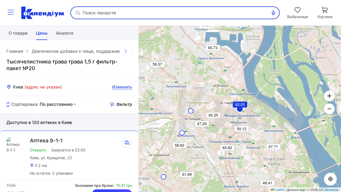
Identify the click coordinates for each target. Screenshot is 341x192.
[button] (240, 111)
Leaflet (279, 189)
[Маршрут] (126, 142)
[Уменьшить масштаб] (329, 108)
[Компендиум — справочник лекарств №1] (42, 12)
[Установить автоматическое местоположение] (330, 179)
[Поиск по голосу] (273, 12)
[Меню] (10, 13)
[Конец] (125, 51)
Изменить (122, 87)
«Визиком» (331, 189)
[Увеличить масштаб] (329, 96)
